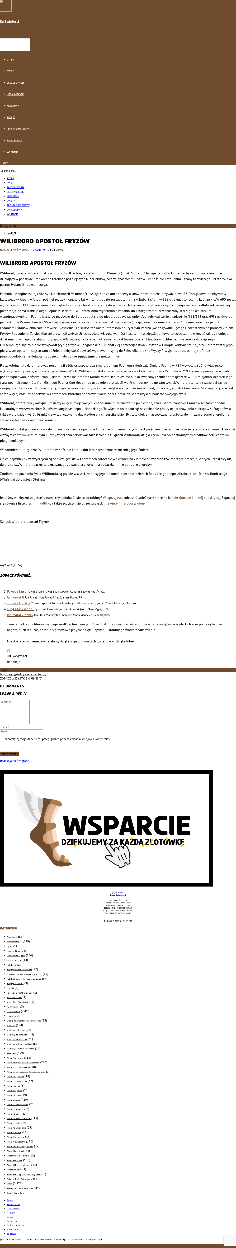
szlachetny (38, 674)
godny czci (22, 674)
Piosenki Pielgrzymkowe (18, 1165)
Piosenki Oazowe (14, 1160)
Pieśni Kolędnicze (14, 1091)
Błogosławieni (15, 82)
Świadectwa (14, 140)
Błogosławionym (135, 503)
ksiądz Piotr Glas (14, 998)
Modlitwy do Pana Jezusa (18, 1035)
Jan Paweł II (15, 597)
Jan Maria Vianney (20, 615)
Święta (11, 117)
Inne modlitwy (13, 951)
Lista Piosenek (15, 94)
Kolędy (10, 965)
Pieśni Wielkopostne (16, 1142)
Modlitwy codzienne (16, 1030)
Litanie (10, 1016)
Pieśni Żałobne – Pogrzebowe (20, 1146)
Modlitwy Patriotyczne (17, 1039)
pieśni (30, 503)
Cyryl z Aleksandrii (20, 609)
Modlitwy (13, 105)
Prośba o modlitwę (18, 129)
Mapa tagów (12, 1229)
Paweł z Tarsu (17, 591)
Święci (10, 71)
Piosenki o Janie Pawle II (18, 1156)
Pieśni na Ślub (13, 1123)
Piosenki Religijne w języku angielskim (24, 1174)
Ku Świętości (12, 1007)
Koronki (10, 988)
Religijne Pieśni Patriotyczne (19, 1179)
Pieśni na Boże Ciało (16, 1109)
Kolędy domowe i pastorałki (19, 970)
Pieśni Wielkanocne (15, 1137)
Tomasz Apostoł (18, 603)
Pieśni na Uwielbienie (16, 1128)
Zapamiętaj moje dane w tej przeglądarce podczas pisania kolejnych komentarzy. (57, 739)
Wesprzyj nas (112, 497)
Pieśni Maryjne (13, 1100)
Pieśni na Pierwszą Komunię (19, 1119)
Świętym (114, 503)
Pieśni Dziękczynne (15, 1077)
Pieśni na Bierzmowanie (17, 1105)
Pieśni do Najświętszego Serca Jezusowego (26, 1072)
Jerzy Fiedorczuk (14, 960)
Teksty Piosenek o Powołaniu (20, 1188)
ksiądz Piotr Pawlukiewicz (18, 1002)
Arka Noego (12, 937)
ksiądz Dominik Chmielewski (19, 993)
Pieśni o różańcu (14, 1132)
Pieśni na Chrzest (14, 1114)
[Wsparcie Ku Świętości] (118, 892)
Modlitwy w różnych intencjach (20, 1049)
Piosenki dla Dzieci (15, 1151)
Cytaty (9, 946)
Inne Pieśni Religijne (16, 956)
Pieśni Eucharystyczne (17, 1081)
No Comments (39, 249)
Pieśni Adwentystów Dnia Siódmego (23, 1063)
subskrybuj (212, 497)
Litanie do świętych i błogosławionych (24, 1021)
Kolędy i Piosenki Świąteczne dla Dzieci (24, 979)
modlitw (43, 503)
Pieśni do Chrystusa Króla (18, 1067)
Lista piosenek (13, 1011)
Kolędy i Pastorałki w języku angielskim (24, 974)
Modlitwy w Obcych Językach (19, 1044)
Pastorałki (11, 1053)
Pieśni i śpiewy (13, 1086)
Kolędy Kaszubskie (15, 984)
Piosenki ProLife (14, 1170)
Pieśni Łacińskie (14, 1095)
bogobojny (7, 674)
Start (10, 59)
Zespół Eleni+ (13, 1193)
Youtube (185, 497)
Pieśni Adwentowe (15, 1058)
